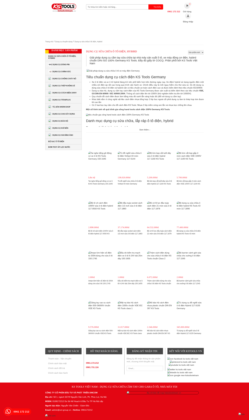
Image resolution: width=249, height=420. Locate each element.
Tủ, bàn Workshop (61, 107)
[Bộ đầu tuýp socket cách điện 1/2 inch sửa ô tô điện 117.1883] (130, 205)
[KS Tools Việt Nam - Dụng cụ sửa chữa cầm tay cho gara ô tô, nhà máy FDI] (63, 8)
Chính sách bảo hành (58, 373)
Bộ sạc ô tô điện (56, 141)
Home (48, 29)
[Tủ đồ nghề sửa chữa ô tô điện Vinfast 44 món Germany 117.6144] (130, 156)
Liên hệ (84, 34)
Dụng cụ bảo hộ (60, 121)
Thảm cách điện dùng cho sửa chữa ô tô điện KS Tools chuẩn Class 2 (159, 283)
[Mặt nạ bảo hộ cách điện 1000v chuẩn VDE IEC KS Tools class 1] (130, 305)
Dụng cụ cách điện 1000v (64, 93)
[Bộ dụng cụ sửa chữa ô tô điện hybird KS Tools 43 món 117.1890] (189, 205)
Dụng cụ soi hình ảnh (62, 135)
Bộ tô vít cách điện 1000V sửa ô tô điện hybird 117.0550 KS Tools (100, 233)
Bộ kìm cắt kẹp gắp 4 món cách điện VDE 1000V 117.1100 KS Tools (189, 184)
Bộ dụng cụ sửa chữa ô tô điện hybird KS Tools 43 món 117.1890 (189, 233)
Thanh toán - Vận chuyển (59, 358)
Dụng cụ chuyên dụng (120, 29)
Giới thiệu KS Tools (65, 29)
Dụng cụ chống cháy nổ (64, 79)
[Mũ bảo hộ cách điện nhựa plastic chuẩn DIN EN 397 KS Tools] (159, 305)
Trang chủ (49, 42)
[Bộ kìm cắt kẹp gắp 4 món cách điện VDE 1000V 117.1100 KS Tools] (189, 156)
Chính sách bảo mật (57, 363)
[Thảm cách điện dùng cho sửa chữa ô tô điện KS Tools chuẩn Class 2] (159, 255)
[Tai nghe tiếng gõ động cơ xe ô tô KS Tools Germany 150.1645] (100, 156)
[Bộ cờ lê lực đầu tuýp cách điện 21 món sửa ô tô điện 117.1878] (159, 205)
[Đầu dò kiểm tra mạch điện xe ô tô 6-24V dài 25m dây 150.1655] (130, 255)
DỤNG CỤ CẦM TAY (92, 29)
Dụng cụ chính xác (61, 72)
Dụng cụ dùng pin (61, 65)
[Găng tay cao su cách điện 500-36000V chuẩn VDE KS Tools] (100, 305)
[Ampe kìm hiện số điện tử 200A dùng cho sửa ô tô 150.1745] (100, 255)
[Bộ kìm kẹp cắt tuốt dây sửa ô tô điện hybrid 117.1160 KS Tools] (159, 156)
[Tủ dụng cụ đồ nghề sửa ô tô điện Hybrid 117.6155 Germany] (189, 305)
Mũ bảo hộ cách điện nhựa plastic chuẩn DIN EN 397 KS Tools (158, 333)
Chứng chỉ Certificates (61, 34)
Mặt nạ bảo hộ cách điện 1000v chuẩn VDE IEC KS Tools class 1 (130, 333)
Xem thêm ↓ (144, 130)
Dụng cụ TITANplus (61, 100)
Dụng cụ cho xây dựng (63, 114)
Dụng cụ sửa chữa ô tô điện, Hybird (62, 57)
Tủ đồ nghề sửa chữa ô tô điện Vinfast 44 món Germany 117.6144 (130, 184)
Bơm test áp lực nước (59, 147)
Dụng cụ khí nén (60, 128)
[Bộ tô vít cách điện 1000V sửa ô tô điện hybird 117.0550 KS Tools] (100, 205)
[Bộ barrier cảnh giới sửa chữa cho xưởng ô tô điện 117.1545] (189, 255)
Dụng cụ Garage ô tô (150, 29)
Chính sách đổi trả (56, 368)
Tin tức (172, 29)
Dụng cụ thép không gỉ (63, 86)
